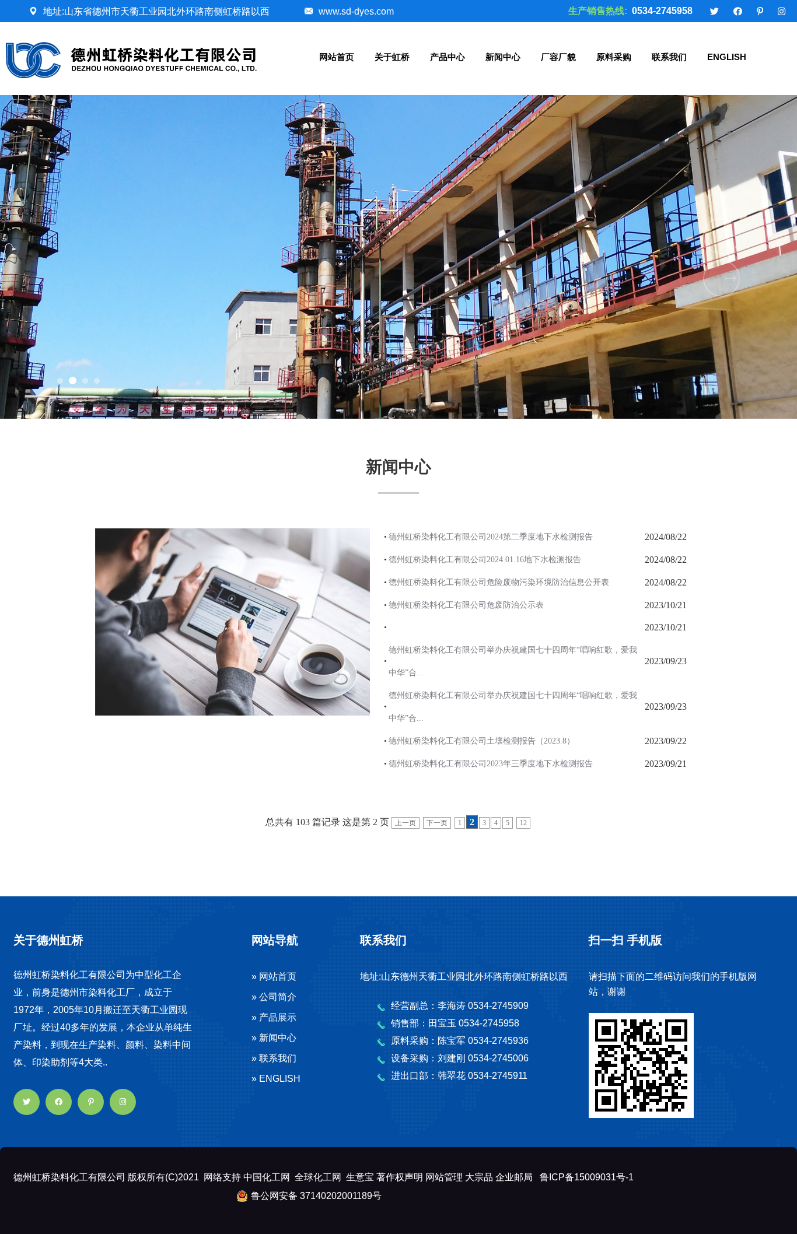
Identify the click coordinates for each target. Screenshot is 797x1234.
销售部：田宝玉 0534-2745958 (455, 1023)
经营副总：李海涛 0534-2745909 (460, 1006)
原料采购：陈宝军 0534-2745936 (460, 1041)
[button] (60, 381)
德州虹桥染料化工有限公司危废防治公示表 (466, 605)
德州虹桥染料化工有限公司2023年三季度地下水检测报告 (491, 763)
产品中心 (447, 57)
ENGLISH (726, 57)
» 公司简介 (273, 997)
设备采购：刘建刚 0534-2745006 (460, 1058)
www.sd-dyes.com (356, 11)
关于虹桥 (392, 57)
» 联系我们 (273, 1058)
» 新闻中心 (273, 1038)
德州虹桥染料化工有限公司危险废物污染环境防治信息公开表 (499, 582)
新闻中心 (502, 57)
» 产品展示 (273, 1017)
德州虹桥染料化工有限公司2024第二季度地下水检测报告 (491, 536)
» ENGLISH (275, 1079)
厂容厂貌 (558, 57)
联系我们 (669, 57)
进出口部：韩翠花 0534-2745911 (459, 1076)
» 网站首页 (273, 976)
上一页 (405, 823)
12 (523, 823)
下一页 (437, 823)
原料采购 (613, 57)
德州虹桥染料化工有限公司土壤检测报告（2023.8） (482, 741)
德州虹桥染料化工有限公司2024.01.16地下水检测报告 (485, 559)
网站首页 (336, 57)
